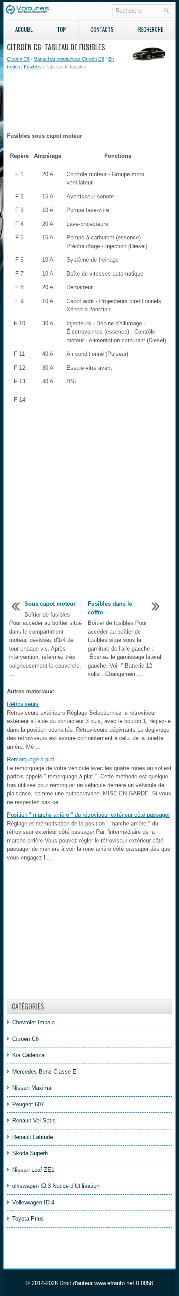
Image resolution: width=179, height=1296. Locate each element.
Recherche (150, 29)
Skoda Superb (30, 1153)
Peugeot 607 (28, 1104)
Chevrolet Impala (33, 1022)
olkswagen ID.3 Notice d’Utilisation (55, 1186)
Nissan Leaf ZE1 (33, 1169)
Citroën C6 (18, 58)
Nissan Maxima (31, 1088)
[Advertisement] (89, 101)
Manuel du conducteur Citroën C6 (68, 58)
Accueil (24, 29)
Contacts (102, 29)
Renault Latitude (32, 1137)
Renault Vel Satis (34, 1120)
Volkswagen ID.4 (33, 1202)
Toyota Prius (28, 1218)
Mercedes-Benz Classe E (44, 1071)
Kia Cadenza (28, 1055)
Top (61, 29)
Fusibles (33, 66)
